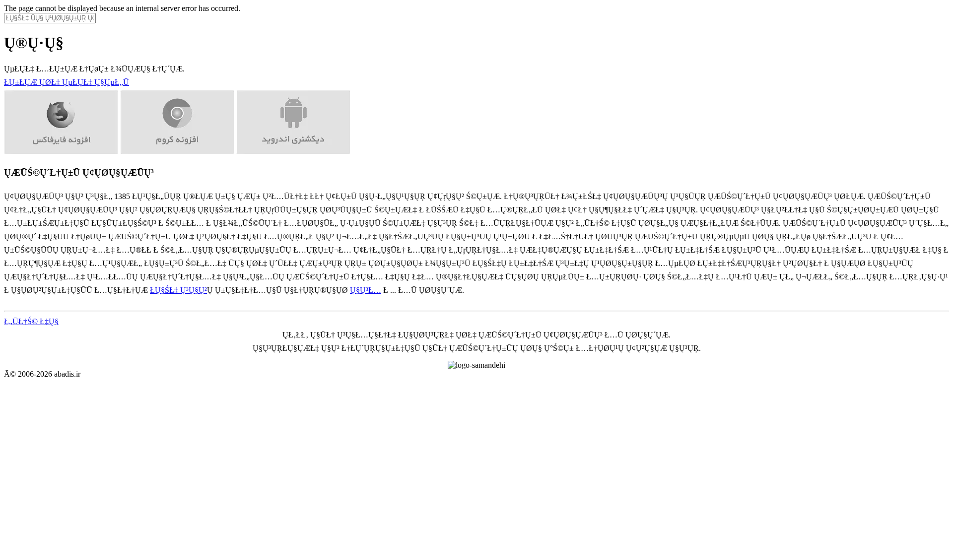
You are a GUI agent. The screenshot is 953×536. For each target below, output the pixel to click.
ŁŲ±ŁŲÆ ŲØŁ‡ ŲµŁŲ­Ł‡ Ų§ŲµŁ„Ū (66, 82)
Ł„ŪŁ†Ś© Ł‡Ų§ (31, 321)
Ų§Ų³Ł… (365, 290)
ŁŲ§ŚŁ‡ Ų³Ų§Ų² (178, 290)
